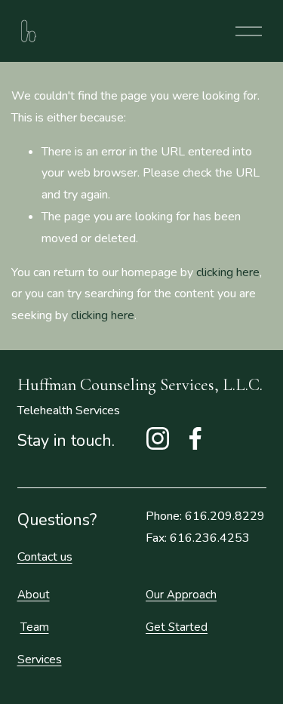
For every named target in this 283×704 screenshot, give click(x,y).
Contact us (44, 557)
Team (34, 627)
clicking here (228, 272)
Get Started (177, 627)
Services (39, 659)
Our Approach (181, 594)
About (33, 594)
